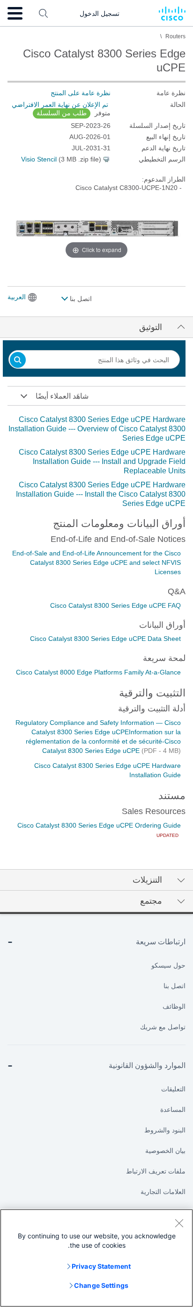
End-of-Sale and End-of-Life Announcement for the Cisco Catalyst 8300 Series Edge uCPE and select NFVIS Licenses (96, 562)
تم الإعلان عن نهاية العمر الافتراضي (60, 104)
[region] (96, 1258)
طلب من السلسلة (62, 113)
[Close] (179, 1223)
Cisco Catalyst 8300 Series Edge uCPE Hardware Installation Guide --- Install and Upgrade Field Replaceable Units (102, 461)
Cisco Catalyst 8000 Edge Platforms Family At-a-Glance (98, 672)
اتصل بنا (80, 298)
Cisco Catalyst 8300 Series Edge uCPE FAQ (115, 605)
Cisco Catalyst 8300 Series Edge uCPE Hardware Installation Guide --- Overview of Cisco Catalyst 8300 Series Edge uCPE (97, 428)
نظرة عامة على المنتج (81, 93)
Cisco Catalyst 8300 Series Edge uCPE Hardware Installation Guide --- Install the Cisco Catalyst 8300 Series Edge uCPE (101, 494)
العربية (16, 297)
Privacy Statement (101, 1266)
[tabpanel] (96, 461)
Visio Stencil (39, 159)
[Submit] (18, 360)
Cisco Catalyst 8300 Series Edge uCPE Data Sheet (105, 638)
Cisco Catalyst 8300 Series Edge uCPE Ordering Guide (99, 825)
